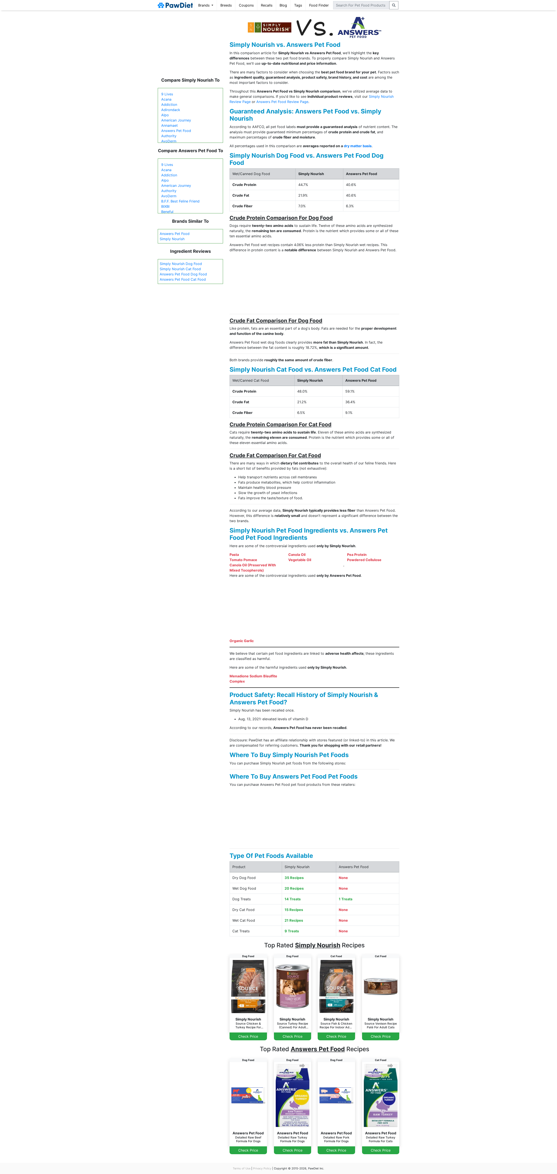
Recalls (266, 5)
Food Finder (319, 5)
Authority (168, 136)
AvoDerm (168, 141)
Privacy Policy (262, 1168)
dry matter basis (358, 146)
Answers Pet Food (176, 130)
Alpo (165, 115)
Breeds (226, 5)
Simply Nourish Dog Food (181, 263)
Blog (283, 5)
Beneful (167, 211)
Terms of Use (241, 1168)
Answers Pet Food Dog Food (183, 274)
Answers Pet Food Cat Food (183, 279)
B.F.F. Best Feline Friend (180, 201)
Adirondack (170, 110)
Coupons (246, 5)
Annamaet (169, 125)
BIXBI (165, 206)
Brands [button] (204, 5)
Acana (166, 99)
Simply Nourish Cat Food (180, 269)
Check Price (248, 1036)
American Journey (176, 120)
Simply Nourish (172, 239)
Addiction (169, 104)
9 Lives (167, 94)
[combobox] (361, 5)
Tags (298, 5)
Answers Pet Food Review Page (282, 102)
